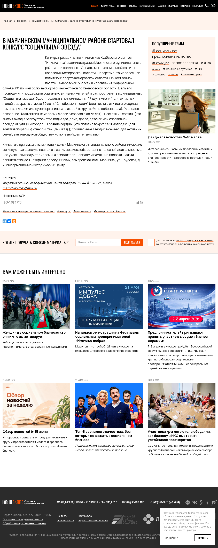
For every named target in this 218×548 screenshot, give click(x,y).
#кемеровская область (110, 211)
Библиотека (197, 5)
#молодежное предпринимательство (28, 211)
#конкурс (64, 211)
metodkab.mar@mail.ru (20, 188)
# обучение (158, 74)
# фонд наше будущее (177, 69)
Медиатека (173, 5)
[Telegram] (5, 221)
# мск (156, 69)
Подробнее (171, 537)
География (185, 5)
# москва (173, 74)
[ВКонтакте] (9, 221)
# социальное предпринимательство (171, 54)
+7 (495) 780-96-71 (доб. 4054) (165, 502)
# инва (206, 63)
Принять (203, 537)
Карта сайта (85, 515)
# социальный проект (191, 74)
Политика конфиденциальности (23, 519)
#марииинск (82, 211)
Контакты (62, 515)
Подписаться (132, 242)
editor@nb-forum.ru (133, 502)
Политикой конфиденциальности (195, 244)
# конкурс (160, 63)
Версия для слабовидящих (93, 520)
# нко (198, 68)
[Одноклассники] (14, 221)
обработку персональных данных (194, 240)
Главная (7, 20)
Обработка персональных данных (24, 523)
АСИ (22, 196)
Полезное (133, 5)
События (162, 5)
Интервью (121, 5)
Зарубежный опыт (147, 5)
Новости (94, 5)
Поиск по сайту (65, 520)
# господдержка (185, 63)
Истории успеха (107, 5)
